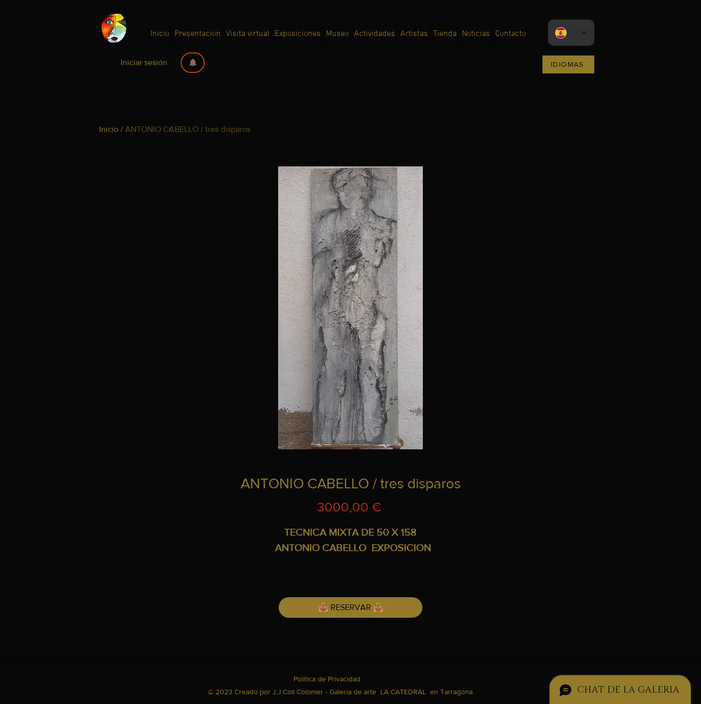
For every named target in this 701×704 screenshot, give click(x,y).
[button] (193, 62)
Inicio (109, 129)
